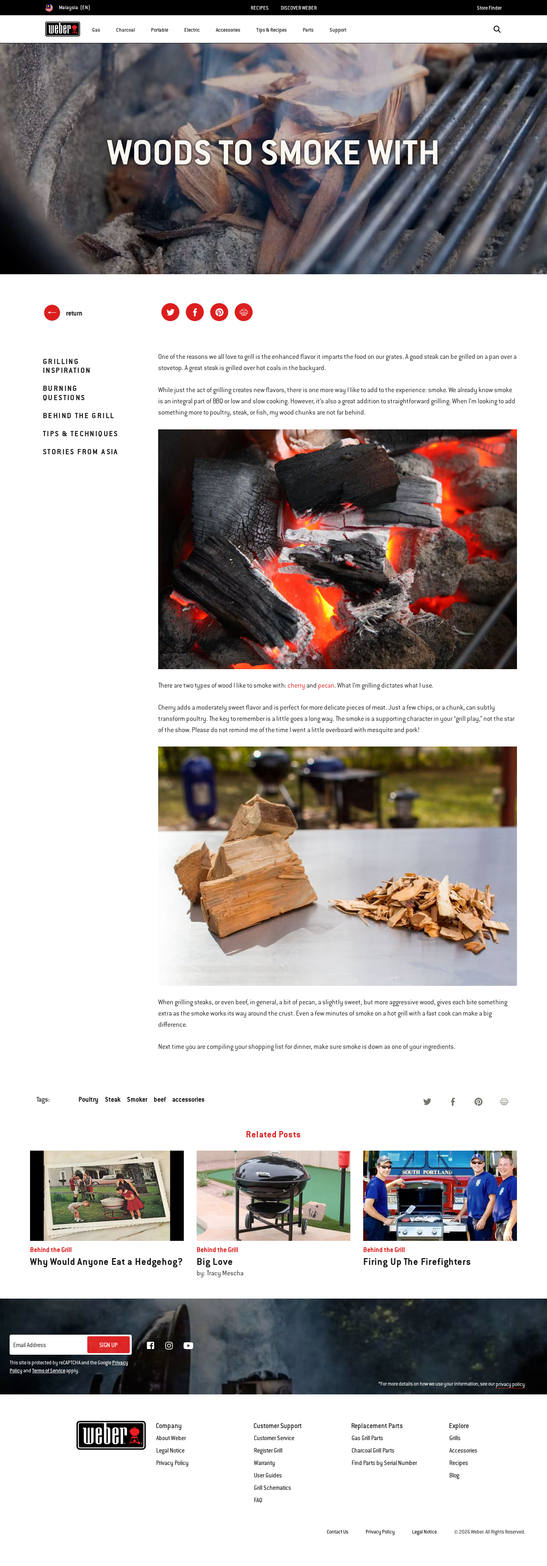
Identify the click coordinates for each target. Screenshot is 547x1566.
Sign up (108, 1345)
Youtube (188, 1345)
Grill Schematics (272, 1487)
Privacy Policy (172, 1463)
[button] (105, 28)
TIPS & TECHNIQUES (81, 433)
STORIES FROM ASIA (81, 451)
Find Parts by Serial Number (384, 1463)
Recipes (458, 1463)
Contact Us (337, 1532)
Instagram (169, 1345)
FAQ (258, 1500)
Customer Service (274, 1438)
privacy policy (510, 1384)
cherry (296, 686)
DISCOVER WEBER (299, 8)
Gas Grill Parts (367, 1438)
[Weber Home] (62, 29)
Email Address (29, 1345)
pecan (326, 686)
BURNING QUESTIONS (64, 393)
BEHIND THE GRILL (79, 415)
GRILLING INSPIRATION (67, 366)
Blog (454, 1475)
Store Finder (489, 8)
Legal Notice (170, 1450)
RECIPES (260, 8)
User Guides (268, 1475)
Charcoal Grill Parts (373, 1450)
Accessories (463, 1450)
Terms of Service (48, 1371)
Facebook (150, 1345)
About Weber (171, 1438)
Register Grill (268, 1450)
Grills (455, 1438)
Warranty (264, 1463)
